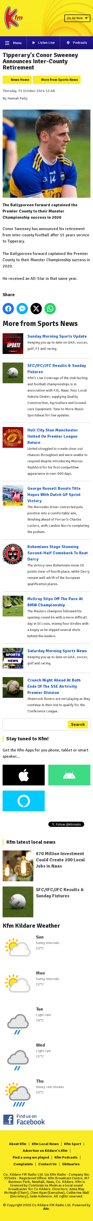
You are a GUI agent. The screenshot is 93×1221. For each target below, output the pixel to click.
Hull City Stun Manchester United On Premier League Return (52, 436)
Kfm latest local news (31, 842)
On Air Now (75, 18)
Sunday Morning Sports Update (57, 336)
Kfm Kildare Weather (31, 925)
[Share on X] (36, 308)
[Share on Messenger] (22, 308)
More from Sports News (59, 80)
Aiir (46, 1208)
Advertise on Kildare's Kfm (45, 1150)
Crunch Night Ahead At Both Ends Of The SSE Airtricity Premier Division (54, 686)
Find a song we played (31, 1157)
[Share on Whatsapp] (50, 308)
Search (78, 724)
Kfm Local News (45, 1144)
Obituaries (71, 1164)
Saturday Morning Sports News (57, 651)
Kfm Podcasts (66, 1157)
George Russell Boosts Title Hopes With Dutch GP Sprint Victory (54, 494)
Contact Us (47, 1164)
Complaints (23, 1164)
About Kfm (17, 1144)
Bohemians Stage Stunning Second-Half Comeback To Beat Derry (57, 553)
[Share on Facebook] (8, 308)
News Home (20, 80)
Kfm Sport (72, 1144)
